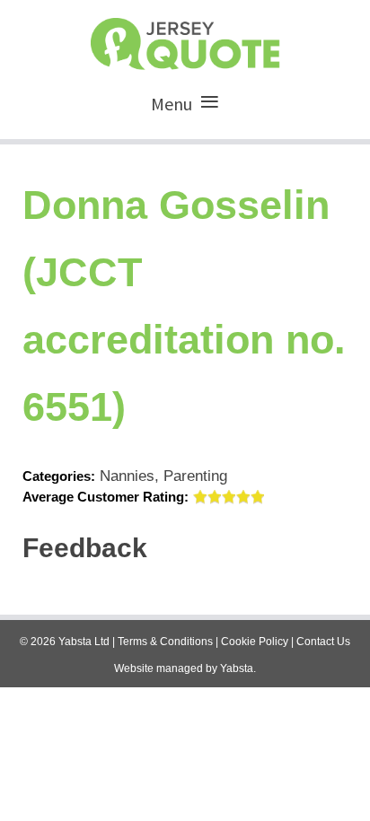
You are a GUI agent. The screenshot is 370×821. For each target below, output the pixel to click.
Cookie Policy (254, 641)
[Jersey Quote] (185, 39)
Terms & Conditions (165, 641)
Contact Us (323, 641)
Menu (171, 103)
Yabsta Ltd (84, 641)
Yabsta (236, 668)
